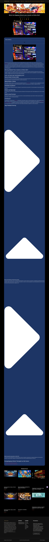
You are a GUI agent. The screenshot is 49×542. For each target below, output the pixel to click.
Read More (5, 512)
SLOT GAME (13, 1)
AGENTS (43, 1)
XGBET (10, 102)
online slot (16, 100)
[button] (43, 39)
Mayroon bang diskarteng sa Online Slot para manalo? (11, 279)
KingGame (6, 63)
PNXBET (7, 102)
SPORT (23, 1)
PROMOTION (38, 1)
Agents (26, 528)
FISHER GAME (18, 1)
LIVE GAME (28, 1)
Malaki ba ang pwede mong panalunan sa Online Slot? (11, 456)
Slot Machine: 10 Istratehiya (22, 509)
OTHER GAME (33, 1)
